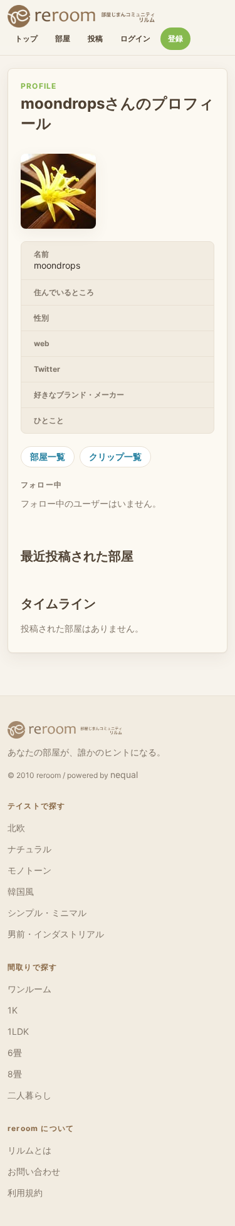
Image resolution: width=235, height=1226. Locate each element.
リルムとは (29, 1150)
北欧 (16, 827)
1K (13, 1010)
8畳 (15, 1074)
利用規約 (25, 1192)
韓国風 (21, 891)
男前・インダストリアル (56, 934)
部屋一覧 (47, 456)
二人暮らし (29, 1095)
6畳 (15, 1052)
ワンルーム (29, 989)
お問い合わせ (34, 1171)
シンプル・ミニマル (47, 912)
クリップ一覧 (115, 456)
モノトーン (29, 870)
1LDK (18, 1031)
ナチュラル (29, 849)
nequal (124, 774)
